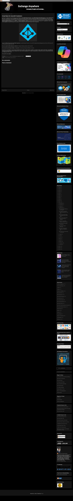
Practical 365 (59, 392)
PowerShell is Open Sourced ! (62, 226)
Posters (58, 312)
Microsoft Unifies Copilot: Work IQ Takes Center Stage (66, 271)
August (60, 234)
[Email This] (26, 56)
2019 (59, 197)
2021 (59, 194)
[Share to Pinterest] (30, 56)
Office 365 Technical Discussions (62, 406)
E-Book (58, 289)
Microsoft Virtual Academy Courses (63, 305)
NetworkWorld (59, 399)
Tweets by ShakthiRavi (61, 371)
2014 (59, 247)
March (60, 241)
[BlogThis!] (27, 56)
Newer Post (4, 90)
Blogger (42, 493)
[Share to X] (28, 56)
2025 (59, 188)
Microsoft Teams (60, 303)
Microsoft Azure (13, 57)
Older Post (52, 90)
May (60, 238)
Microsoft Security (60, 299)
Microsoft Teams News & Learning (63, 421)
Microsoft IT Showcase (61, 378)
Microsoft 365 (59, 292)
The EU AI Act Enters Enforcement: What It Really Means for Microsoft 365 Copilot (66, 261)
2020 (59, 196)
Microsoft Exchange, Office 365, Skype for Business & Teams (63, 409)
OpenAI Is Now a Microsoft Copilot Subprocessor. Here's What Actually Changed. (66, 266)
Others (58, 310)
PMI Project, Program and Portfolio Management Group (63, 429)
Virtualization (59, 317)
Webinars (58, 319)
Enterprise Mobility (7, 57)
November (61, 204)
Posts (59, 435)
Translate (65, 30)
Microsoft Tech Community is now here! (63, 232)
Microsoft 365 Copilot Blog (61, 383)
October (60, 206)
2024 (59, 190)
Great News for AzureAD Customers (63, 224)
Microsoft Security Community (62, 420)
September (61, 207)
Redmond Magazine (60, 401)
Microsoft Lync (59, 298)
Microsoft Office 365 (60, 418)
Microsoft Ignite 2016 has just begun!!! (63, 209)
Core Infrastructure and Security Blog (63, 376)
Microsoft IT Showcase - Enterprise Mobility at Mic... (63, 229)
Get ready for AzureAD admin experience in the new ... (63, 212)
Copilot (58, 287)
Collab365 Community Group (62, 423)
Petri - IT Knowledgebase (61, 390)
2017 (59, 200)
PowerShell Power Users (61, 425)
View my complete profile (61, 461)
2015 (59, 246)
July (60, 235)
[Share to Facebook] (29, 56)
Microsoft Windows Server (61, 306)
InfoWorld (58, 397)
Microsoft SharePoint (60, 301)
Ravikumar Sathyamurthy (62, 453)
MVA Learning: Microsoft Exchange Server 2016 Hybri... (63, 215)
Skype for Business (60, 315)
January (60, 244)
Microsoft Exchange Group (61, 416)
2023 (59, 191)
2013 (59, 249)
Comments (60, 437)
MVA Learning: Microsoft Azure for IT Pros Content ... (63, 218)
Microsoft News (59, 380)
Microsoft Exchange (60, 296)
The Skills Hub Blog (60, 387)
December (61, 203)
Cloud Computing (60, 285)
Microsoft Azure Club (60, 411)
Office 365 (59, 308)
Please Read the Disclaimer (62, 474)
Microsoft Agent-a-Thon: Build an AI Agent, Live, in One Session (66, 255)
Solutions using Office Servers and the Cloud (63, 221)
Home (28, 90)
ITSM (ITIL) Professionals (61, 427)
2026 (59, 187)
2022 (59, 193)
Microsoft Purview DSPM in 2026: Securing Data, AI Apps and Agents (66, 276)
